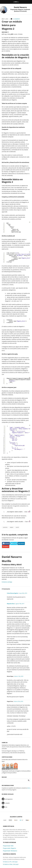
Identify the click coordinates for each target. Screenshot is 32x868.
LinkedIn (7, 803)
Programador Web (8, 846)
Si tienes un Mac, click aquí (10, 864)
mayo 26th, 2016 (23, 593)
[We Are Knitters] (5, 820)
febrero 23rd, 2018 (18, 701)
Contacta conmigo (7, 582)
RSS (6, 807)
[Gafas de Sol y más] (27, 820)
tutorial (17, 527)
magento (11, 527)
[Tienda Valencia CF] (16, 820)
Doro (29, 788)
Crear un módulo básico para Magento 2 (12, 25)
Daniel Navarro (20, 7)
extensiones (5, 527)
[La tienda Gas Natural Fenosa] (21, 820)
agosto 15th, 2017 (20, 603)
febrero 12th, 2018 (18, 676)
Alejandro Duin (11, 603)
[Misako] (10, 820)
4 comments (16, 19)
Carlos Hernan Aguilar (12, 593)
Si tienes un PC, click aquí (10, 862)
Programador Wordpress (10, 851)
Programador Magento (9, 848)
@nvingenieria (8, 799)
